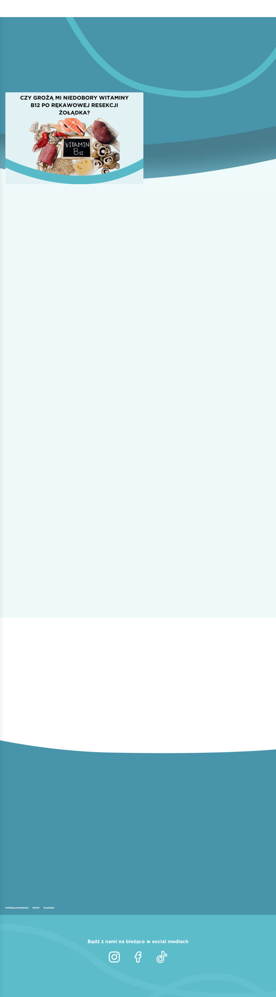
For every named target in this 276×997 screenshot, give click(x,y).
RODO (36, 907)
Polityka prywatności (17, 907)
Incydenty (49, 907)
